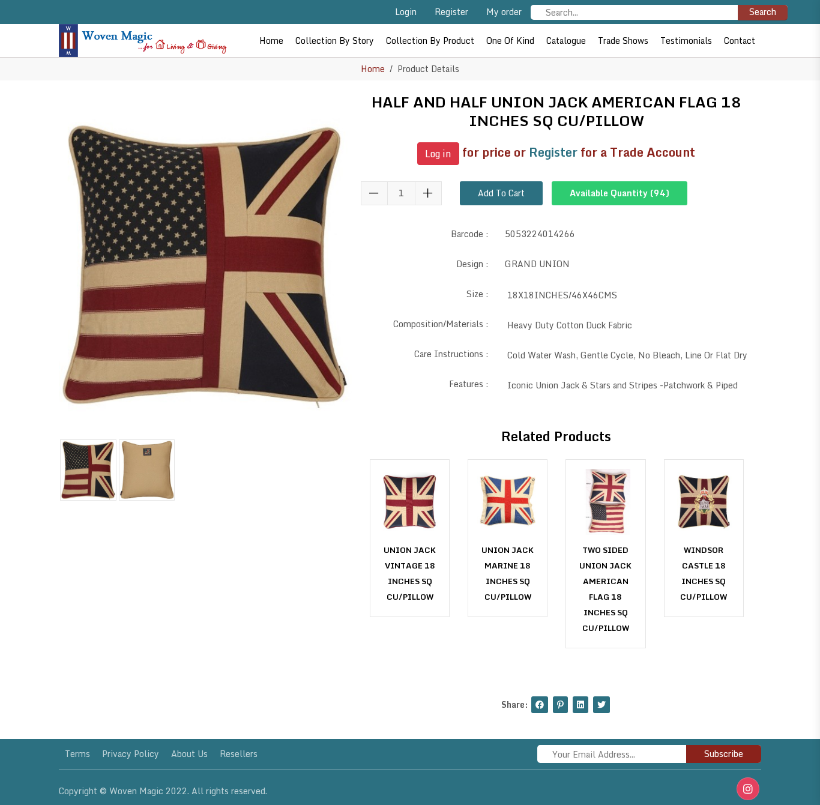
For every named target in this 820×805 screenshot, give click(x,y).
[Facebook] (539, 704)
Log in (438, 153)
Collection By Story (334, 40)
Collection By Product (430, 40)
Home (271, 40)
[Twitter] (601, 704)
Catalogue (566, 40)
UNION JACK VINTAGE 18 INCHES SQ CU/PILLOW (410, 573)
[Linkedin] (580, 704)
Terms (77, 754)
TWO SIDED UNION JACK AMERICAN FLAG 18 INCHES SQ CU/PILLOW (605, 589)
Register (451, 12)
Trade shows (623, 40)
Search (762, 12)
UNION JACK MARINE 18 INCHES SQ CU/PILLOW (507, 573)
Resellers (239, 754)
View (410, 593)
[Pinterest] (560, 704)
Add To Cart (501, 193)
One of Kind (510, 40)
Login (406, 12)
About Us (189, 754)
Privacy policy (130, 754)
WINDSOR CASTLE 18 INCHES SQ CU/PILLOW (703, 573)
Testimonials (686, 40)
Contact (739, 40)
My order (504, 12)
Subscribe (723, 754)
